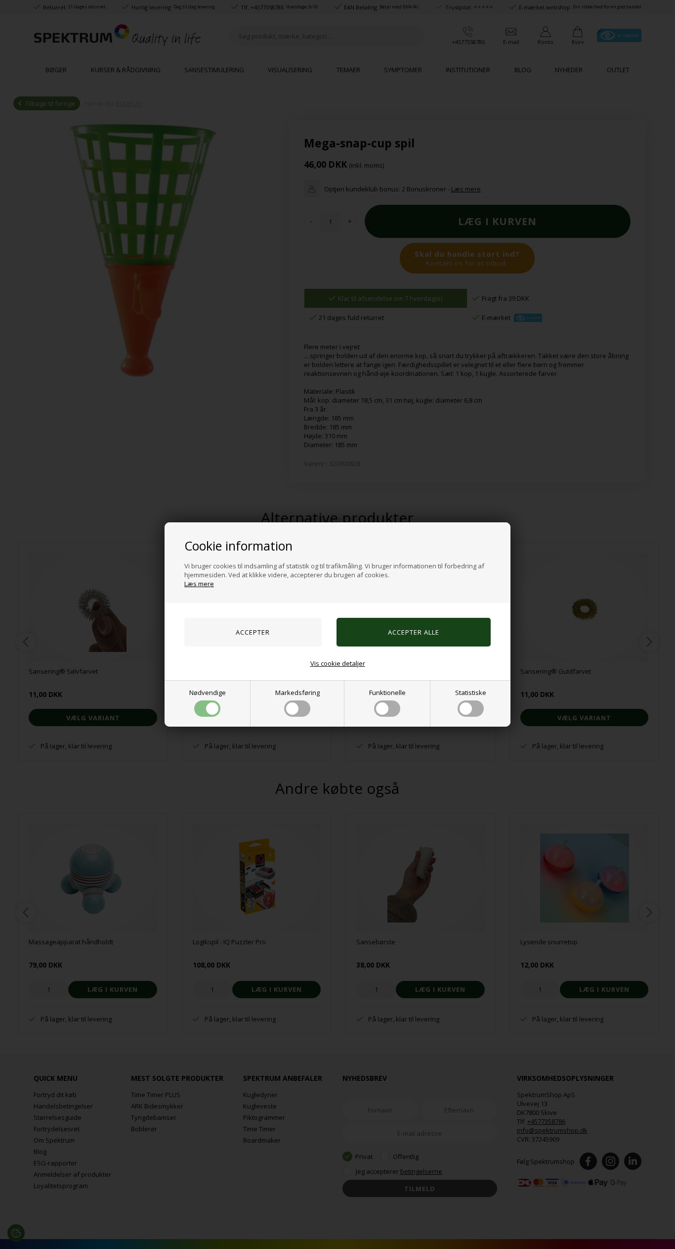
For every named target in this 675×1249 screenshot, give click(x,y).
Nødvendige (207, 692)
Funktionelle (387, 692)
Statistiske (470, 692)
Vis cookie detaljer (337, 663)
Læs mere (199, 583)
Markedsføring (297, 692)
